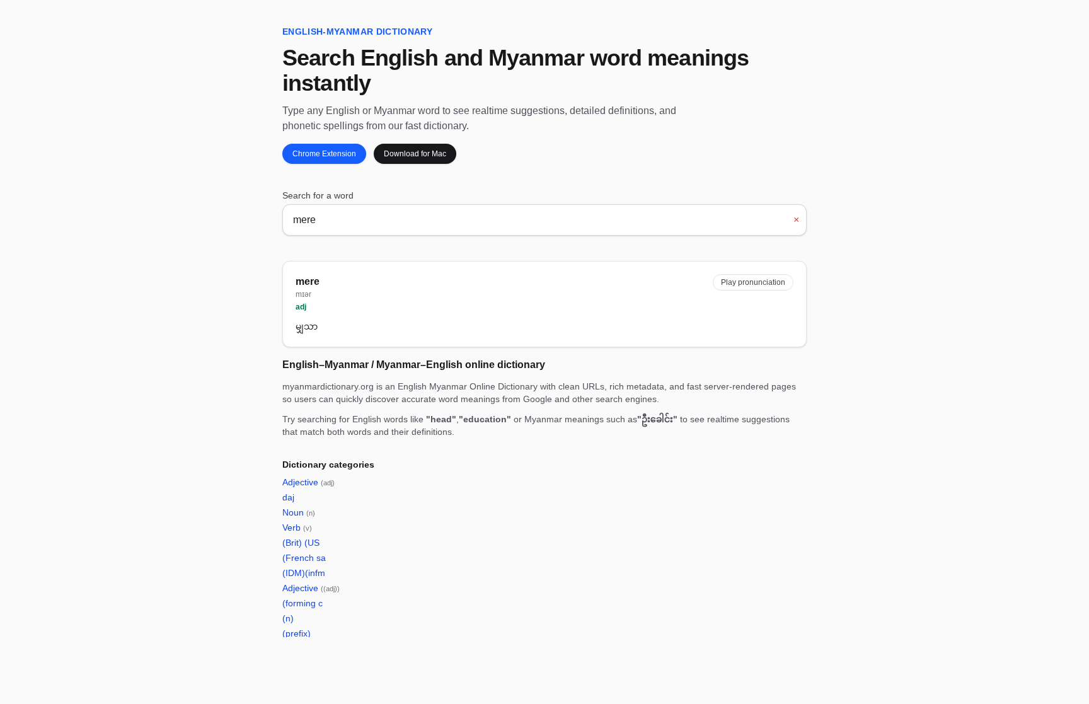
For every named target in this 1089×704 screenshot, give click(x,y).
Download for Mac (415, 153)
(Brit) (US (301, 543)
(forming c (302, 603)
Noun (298, 512)
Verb (297, 527)
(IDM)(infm (303, 573)
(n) (288, 618)
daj (288, 497)
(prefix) (296, 633)
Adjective (308, 482)
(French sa (304, 558)
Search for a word (318, 195)
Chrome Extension (324, 153)
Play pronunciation (753, 282)
